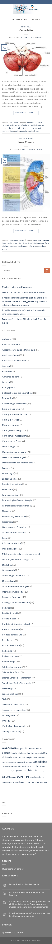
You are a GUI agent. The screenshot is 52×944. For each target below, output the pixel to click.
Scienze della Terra (10, 672)
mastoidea (22, 246)
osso (34, 246)
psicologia (41, 771)
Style (4, 699)
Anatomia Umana (26, 139)
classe (33, 753)
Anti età (6, 366)
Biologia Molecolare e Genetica (17, 392)
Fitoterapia (7, 521)
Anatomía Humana (11, 344)
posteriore (24, 131)
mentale (11, 766)
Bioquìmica (7, 398)
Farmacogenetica (10, 495)
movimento (26, 766)
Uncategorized (9, 715)
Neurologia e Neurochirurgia (15, 559)
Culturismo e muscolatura (14, 435)
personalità (6, 771)
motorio (41, 128)
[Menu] (3, 9)
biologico (14, 753)
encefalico (18, 128)
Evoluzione (7, 489)
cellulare (21, 753)
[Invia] (47, 270)
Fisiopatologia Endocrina (14, 516)
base (4, 243)
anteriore (45, 240)
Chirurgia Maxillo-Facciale (14, 414)
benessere (35, 748)
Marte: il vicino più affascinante (17, 287)
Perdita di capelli (10, 613)
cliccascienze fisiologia (20, 125)
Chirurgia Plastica (10, 419)
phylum (13, 771)
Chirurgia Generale (11, 408)
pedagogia (41, 766)
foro (20, 243)
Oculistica (7, 564)
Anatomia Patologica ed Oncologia (18, 349)
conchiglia (34, 125)
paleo (17, 131)
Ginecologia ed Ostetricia (14, 527)
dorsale (5, 128)
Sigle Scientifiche (10, 693)
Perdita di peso (9, 618)
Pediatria (6, 607)
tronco (36, 131)
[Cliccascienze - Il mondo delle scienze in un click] (27, 9)
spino (31, 131)
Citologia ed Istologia (12, 430)
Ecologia (6, 468)
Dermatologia (8, 446)
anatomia (30, 122)
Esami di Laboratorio (12, 484)
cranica (41, 125)
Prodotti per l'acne (11, 629)
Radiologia (7, 650)
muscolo (34, 766)
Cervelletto (26, 30)
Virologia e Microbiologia (14, 726)
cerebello (38, 122)
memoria (5, 766)
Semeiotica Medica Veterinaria (16, 683)
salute (6, 776)
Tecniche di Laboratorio (13, 704)
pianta (19, 770)
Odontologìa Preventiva (13, 575)
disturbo (8, 757)
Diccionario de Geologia (13, 457)
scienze (23, 776)
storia (17, 782)
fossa (35, 128)
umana (4, 249)
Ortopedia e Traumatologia (15, 586)
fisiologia (26, 757)
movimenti (6, 131)
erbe (18, 757)
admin (39, 150)
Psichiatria (7, 640)
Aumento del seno (10, 376)
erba (14, 757)
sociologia (5, 782)
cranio (15, 243)
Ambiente (7, 339)
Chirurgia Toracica (10, 425)
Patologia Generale (11, 597)
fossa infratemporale (36, 243)
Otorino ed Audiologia (12, 591)
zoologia (43, 782)
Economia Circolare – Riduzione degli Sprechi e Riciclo (24, 321)
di (3, 757)
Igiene (5, 538)
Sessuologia (7, 688)
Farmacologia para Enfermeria (16, 505)
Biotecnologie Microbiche (14, 403)
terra (21, 782)
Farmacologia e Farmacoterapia (17, 500)
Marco (40, 38)
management (15, 762)
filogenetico (27, 128)
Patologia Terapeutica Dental (16, 602)
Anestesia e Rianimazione (14, 360)
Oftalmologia (8, 580)
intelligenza (6, 762)
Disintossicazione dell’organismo (17, 462)
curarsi (38, 752)
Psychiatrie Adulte (11, 645)
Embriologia (8, 473)
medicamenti (30, 762)
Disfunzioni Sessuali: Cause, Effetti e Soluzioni (23, 292)
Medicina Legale (9, 548)
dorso (11, 128)
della (45, 752)
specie (11, 782)
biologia (6, 752)
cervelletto (6, 125)
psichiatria (30, 770)
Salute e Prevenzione (12, 667)
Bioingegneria (8, 387)
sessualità (33, 777)
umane (36, 782)
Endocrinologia (9, 478)
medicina (41, 761)
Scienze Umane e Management (16, 677)
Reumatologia (8, 661)
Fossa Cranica (26, 142)
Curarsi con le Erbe (11, 441)
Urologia (6, 720)
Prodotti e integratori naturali (16, 624)
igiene (42, 757)
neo (12, 131)
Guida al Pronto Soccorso (14, 532)
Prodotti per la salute (12, 634)
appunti (22, 748)
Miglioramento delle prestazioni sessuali (21, 554)
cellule (27, 753)
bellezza (6, 382)
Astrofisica (7, 371)
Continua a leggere (25, 113)
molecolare (18, 766)
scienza (13, 777)
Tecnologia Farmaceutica (14, 710)
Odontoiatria (8, 570)
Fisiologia (26, 27)
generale (36, 757)
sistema (40, 777)
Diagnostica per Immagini (14, 451)
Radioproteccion (10, 656)
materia (23, 762)
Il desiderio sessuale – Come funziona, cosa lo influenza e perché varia (23, 312)
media (29, 246)
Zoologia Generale (11, 731)
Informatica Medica (11, 543)
